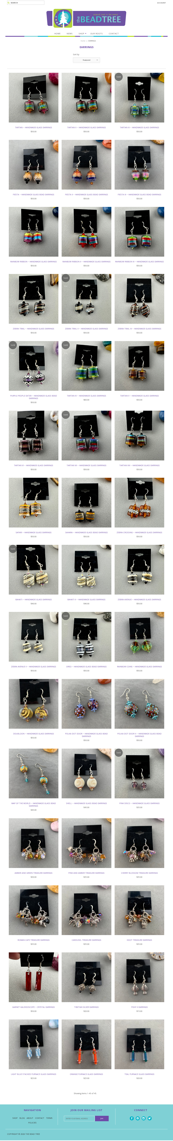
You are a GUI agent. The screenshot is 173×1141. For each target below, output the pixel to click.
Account (161, 3)
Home (57, 33)
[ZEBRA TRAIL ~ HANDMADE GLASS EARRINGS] (33, 325)
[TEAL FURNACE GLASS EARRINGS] (139, 1071)
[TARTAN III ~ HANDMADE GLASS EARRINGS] (139, 124)
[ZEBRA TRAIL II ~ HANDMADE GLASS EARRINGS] (86, 325)
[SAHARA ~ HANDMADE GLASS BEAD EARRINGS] (86, 529)
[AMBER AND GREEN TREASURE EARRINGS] (33, 870)
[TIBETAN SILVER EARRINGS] (86, 1004)
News (70, 33)
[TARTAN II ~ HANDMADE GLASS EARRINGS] (86, 124)
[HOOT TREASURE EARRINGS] (139, 937)
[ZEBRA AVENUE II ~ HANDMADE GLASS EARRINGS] (33, 663)
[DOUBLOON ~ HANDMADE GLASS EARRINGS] (33, 730)
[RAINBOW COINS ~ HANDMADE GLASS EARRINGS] (139, 663)
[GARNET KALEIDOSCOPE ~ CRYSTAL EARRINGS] (33, 1004)
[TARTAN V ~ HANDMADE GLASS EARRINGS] (139, 392)
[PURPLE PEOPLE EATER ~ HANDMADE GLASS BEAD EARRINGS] (33, 392)
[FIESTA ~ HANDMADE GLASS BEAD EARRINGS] (33, 191)
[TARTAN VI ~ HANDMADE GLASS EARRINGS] (33, 462)
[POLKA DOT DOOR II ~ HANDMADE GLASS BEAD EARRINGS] (139, 730)
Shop (81, 33)
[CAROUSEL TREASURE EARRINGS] (86, 937)
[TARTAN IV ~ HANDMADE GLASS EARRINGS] (86, 392)
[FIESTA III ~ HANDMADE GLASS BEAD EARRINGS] (139, 191)
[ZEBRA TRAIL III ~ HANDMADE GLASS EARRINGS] (139, 325)
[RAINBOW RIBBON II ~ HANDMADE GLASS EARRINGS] (86, 258)
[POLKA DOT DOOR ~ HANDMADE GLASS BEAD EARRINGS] (86, 730)
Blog (22, 1118)
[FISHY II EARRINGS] (139, 1004)
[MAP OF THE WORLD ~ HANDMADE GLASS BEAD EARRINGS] (33, 800)
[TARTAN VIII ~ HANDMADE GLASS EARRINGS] (139, 462)
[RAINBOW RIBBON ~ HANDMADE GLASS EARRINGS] (33, 258)
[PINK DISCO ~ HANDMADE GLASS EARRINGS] (139, 800)
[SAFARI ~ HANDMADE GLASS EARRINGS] (33, 529)
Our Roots (96, 33)
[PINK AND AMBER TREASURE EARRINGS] (86, 870)
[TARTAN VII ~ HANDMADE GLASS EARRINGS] (86, 462)
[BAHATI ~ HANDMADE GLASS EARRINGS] (33, 596)
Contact (114, 33)
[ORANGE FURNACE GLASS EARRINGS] (86, 1071)
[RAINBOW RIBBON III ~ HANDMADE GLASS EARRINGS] (139, 258)
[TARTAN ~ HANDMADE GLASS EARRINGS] (33, 124)
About (30, 1118)
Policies (32, 1122)
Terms (49, 1118)
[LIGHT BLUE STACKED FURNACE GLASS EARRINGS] (33, 1071)
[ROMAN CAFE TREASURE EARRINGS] (33, 937)
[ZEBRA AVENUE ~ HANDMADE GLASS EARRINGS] (139, 596)
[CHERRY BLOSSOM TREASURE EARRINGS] (139, 870)
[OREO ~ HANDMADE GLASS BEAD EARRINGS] (86, 663)
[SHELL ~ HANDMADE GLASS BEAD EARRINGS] (86, 800)
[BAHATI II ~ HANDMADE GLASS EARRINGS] (86, 596)
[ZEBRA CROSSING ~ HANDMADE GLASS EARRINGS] (139, 529)
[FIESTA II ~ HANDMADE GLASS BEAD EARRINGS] (86, 191)
